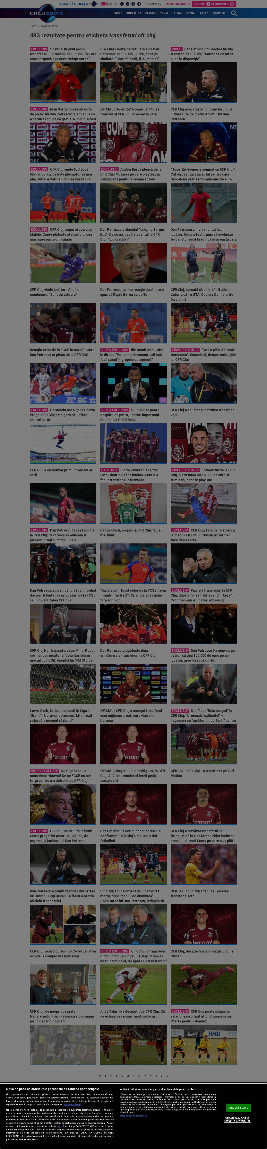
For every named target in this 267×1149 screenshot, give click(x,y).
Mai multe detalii (72, 1104)
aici (59, 1126)
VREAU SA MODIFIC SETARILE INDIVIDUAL (237, 1120)
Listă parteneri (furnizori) (133, 1116)
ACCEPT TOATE (238, 1107)
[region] (133, 1116)
